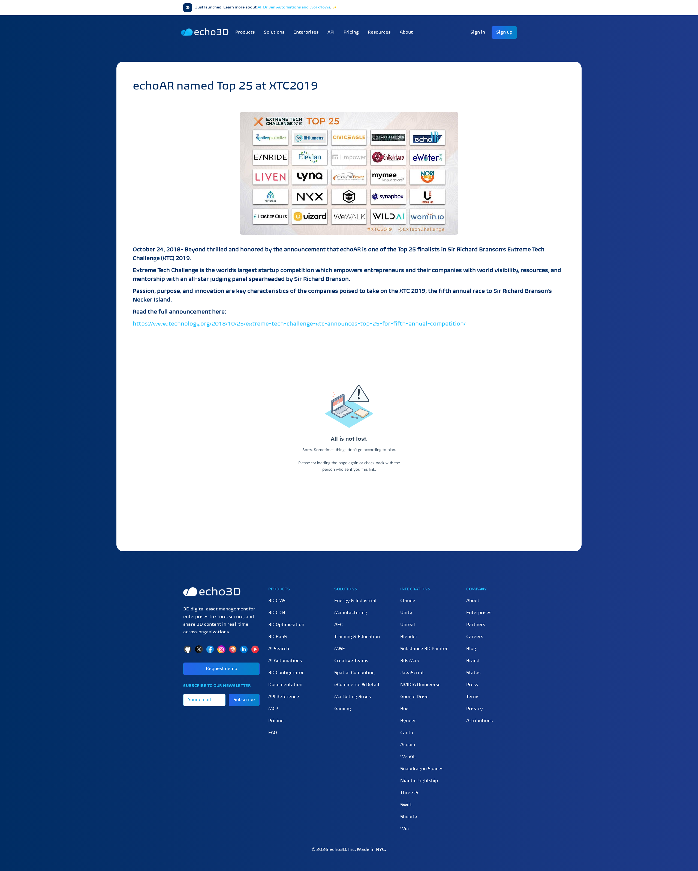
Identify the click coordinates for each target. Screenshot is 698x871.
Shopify (408, 817)
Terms (472, 697)
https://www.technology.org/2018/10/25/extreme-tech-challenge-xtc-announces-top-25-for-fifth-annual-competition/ (299, 324)
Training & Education (357, 637)
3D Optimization (286, 625)
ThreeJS (409, 793)
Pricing (351, 32)
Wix (404, 829)
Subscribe (244, 700)
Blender (408, 637)
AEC (338, 625)
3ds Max (409, 661)
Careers (474, 637)
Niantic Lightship (419, 781)
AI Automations (285, 661)
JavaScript (412, 673)
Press (472, 685)
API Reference (283, 697)
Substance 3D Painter (424, 649)
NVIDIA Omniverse (420, 685)
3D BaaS (277, 637)
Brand (472, 661)
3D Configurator (286, 673)
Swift (406, 805)
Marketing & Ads (352, 697)
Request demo (221, 669)
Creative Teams (351, 661)
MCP (273, 709)
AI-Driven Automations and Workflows (293, 7)
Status (473, 673)
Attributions (479, 721)
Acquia (407, 745)
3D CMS (276, 601)
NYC (380, 850)
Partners (475, 625)
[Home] (221, 591)
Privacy (474, 709)
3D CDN (276, 613)
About (472, 601)
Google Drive (414, 697)
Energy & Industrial (355, 601)
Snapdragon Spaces (421, 769)
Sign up (504, 32)
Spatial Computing (354, 673)
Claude (407, 601)
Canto (406, 733)
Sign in (477, 32)
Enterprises (305, 32)
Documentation (285, 685)
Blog (471, 649)
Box (404, 709)
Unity (406, 613)
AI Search (278, 649)
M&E (339, 649)
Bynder (408, 721)
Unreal (407, 625)
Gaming (342, 709)
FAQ (272, 733)
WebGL (408, 757)
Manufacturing (350, 613)
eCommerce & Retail (356, 685)
